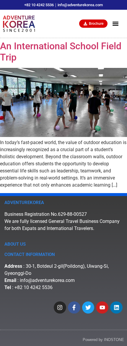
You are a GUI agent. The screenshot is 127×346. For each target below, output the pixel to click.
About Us (15, 244)
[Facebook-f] (74, 307)
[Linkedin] (116, 307)
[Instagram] (60, 307)
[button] (115, 24)
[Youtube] (102, 307)
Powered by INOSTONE (103, 339)
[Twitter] (88, 307)
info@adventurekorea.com (47, 280)
